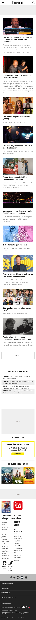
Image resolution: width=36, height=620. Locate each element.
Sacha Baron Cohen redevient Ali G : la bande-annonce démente (18, 382)
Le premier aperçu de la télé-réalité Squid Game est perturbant (17, 212)
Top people (6, 593)
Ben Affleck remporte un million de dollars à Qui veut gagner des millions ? (17, 39)
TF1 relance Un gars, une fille (15, 245)
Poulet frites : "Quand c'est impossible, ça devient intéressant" (17, 338)
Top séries (5, 588)
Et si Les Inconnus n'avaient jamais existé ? (17, 309)
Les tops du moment (9, 597)
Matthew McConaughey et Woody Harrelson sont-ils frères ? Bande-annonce (16, 387)
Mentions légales (6, 618)
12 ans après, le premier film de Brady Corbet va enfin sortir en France (17, 392)
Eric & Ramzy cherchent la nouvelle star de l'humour (17, 147)
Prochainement (7, 583)
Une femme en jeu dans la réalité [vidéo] (16, 118)
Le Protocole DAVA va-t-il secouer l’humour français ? (17, 77)
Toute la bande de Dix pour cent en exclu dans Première (16, 377)
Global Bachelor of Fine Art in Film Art (12, 612)
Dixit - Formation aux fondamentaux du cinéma (14, 614)
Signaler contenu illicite (18, 618)
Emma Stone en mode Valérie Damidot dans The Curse (15, 178)
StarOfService (26, 612)
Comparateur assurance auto (9, 610)
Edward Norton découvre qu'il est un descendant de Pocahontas (18, 275)
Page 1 (16, 355)
